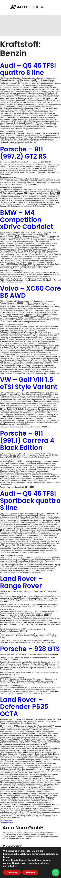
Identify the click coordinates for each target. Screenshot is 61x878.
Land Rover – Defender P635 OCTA (24, 706)
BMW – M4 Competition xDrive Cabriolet (26, 219)
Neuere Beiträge (6, 822)
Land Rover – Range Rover (21, 582)
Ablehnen (30, 872)
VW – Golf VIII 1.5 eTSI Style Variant (28, 383)
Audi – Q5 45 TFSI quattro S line (28, 69)
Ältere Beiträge (6, 820)
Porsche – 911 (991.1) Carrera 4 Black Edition (27, 440)
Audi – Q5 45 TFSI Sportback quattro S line (30, 500)
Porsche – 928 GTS (30, 648)
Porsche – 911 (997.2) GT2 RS (23, 153)
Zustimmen (12, 872)
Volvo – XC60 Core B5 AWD (30, 292)
